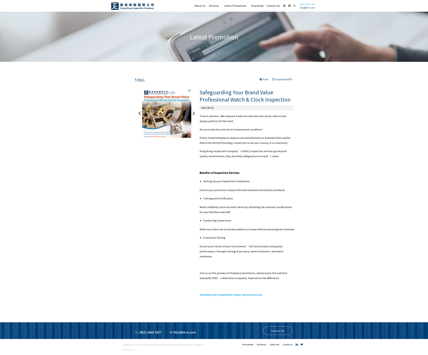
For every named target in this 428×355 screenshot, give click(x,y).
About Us (199, 5)
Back (141, 79)
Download (257, 5)
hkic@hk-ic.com (307, 7)
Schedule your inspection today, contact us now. (231, 294)
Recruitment (247, 344)
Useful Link (274, 344)
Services (214, 5)
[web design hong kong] (134, 349)
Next (193, 113)
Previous (138, 113)
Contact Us (273, 5)
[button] (278, 330)
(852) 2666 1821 (307, 4)
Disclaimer (261, 344)
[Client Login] (284, 6)
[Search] (294, 6)
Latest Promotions (235, 5)
